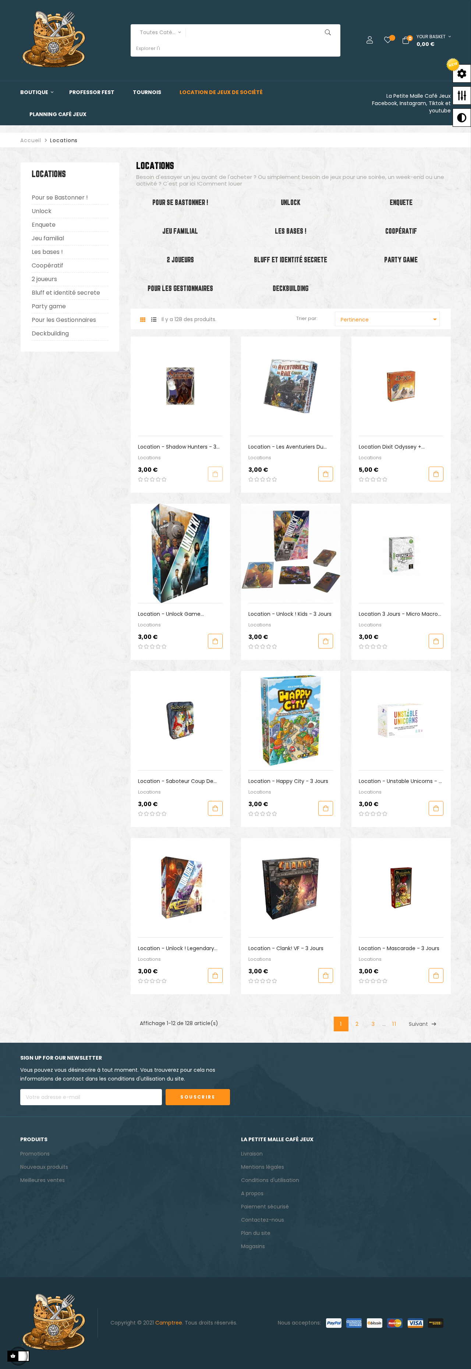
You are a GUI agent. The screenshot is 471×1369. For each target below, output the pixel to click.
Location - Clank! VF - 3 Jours (285, 948)
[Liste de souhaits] (382, 40)
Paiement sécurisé (265, 1206)
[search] (328, 32)
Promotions (35, 1153)
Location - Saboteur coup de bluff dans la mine (175, 781)
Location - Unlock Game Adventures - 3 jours (169, 614)
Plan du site (255, 1233)
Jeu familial (48, 238)
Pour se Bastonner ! (60, 197)
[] (215, 474)
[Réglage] (364, 40)
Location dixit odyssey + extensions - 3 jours (390, 447)
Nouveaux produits (44, 1167)
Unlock (42, 211)
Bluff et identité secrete (66, 292)
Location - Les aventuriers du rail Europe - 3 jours (285, 447)
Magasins (253, 1246)
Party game (49, 306)
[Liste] (153, 319)
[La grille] (142, 319)
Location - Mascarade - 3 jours (399, 948)
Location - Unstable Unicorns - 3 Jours (400, 781)
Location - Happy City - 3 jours (288, 781)
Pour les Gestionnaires (64, 320)
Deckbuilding (50, 333)
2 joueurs (44, 279)
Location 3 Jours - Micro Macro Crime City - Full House (398, 614)
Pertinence (390, 319)
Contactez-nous (262, 1220)
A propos (252, 1193)
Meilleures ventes (42, 1180)
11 (394, 1024)
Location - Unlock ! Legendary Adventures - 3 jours (176, 948)
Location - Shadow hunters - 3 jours (177, 447)
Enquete (44, 224)
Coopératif (47, 265)
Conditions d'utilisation (270, 1180)
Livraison (252, 1153)
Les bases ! (47, 252)
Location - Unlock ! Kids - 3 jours (290, 614)
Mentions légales (262, 1167)
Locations (49, 175)
